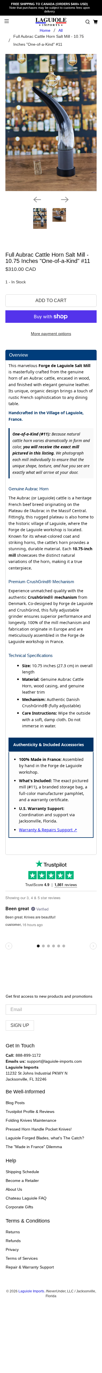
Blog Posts (15, 1102)
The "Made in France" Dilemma (34, 1146)
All (60, 30)
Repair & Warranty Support (30, 1267)
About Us (14, 1189)
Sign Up (19, 1025)
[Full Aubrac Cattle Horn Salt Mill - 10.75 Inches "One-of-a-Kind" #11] (51, 122)
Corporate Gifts (19, 1207)
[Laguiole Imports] (51, 22)
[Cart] (95, 22)
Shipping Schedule (22, 1171)
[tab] (51, 355)
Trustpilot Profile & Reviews (30, 1111)
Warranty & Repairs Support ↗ (48, 829)
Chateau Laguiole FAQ (26, 1198)
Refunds (13, 1240)
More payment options (51, 333)
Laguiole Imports (31, 1291)
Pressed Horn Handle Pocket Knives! (39, 1129)
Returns (13, 1232)
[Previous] (37, 199)
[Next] (65, 199)
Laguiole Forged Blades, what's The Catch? (45, 1138)
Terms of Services (22, 1258)
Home (45, 30)
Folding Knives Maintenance (31, 1120)
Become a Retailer (22, 1180)
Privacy (12, 1249)
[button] (88, 22)
